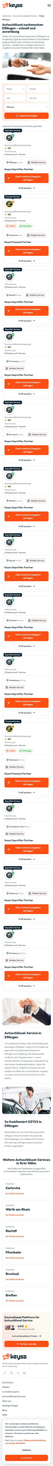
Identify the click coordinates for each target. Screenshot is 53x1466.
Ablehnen (26, 1450)
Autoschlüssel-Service (13, 1396)
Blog (4, 1410)
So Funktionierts (10, 1391)
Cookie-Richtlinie (17, 1443)
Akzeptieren (26, 1457)
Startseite (6, 16)
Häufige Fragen (10, 1405)
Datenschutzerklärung (35, 1440)
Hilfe (4, 1414)
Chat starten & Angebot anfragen (28, 178)
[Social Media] (5, 1373)
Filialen (6, 1387)
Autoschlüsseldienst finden (25, 16)
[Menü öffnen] (49, 5)
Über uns (6, 1401)
